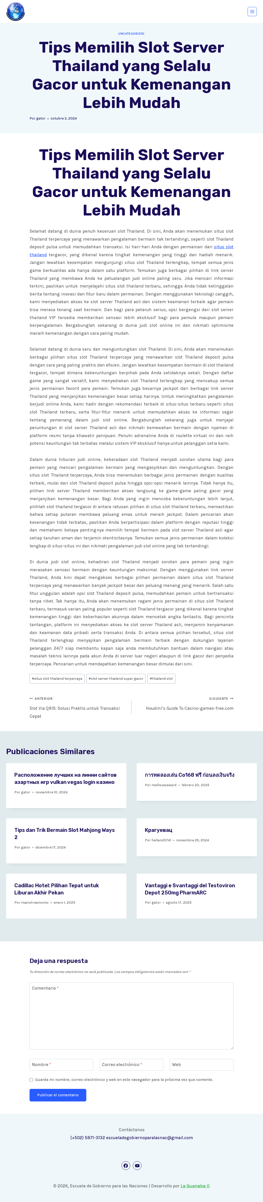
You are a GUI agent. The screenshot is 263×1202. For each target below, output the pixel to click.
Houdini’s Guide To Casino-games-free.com (189, 704)
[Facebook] (125, 1165)
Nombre (41, 1064)
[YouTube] (137, 1165)
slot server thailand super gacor (116, 679)
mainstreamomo (35, 902)
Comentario (45, 988)
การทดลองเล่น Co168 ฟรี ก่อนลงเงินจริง (189, 775)
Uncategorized (131, 33)
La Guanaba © (195, 1185)
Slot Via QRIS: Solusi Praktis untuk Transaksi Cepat (75, 708)
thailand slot (161, 679)
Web (176, 1064)
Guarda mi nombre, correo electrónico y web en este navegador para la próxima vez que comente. (124, 1079)
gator (40, 118)
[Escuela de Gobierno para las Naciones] (15, 11)
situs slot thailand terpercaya (57, 679)
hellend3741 (161, 840)
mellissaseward (164, 785)
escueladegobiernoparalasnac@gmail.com (149, 1137)
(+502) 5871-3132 (87, 1137)
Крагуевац (158, 830)
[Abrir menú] (252, 11)
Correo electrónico (122, 1064)
